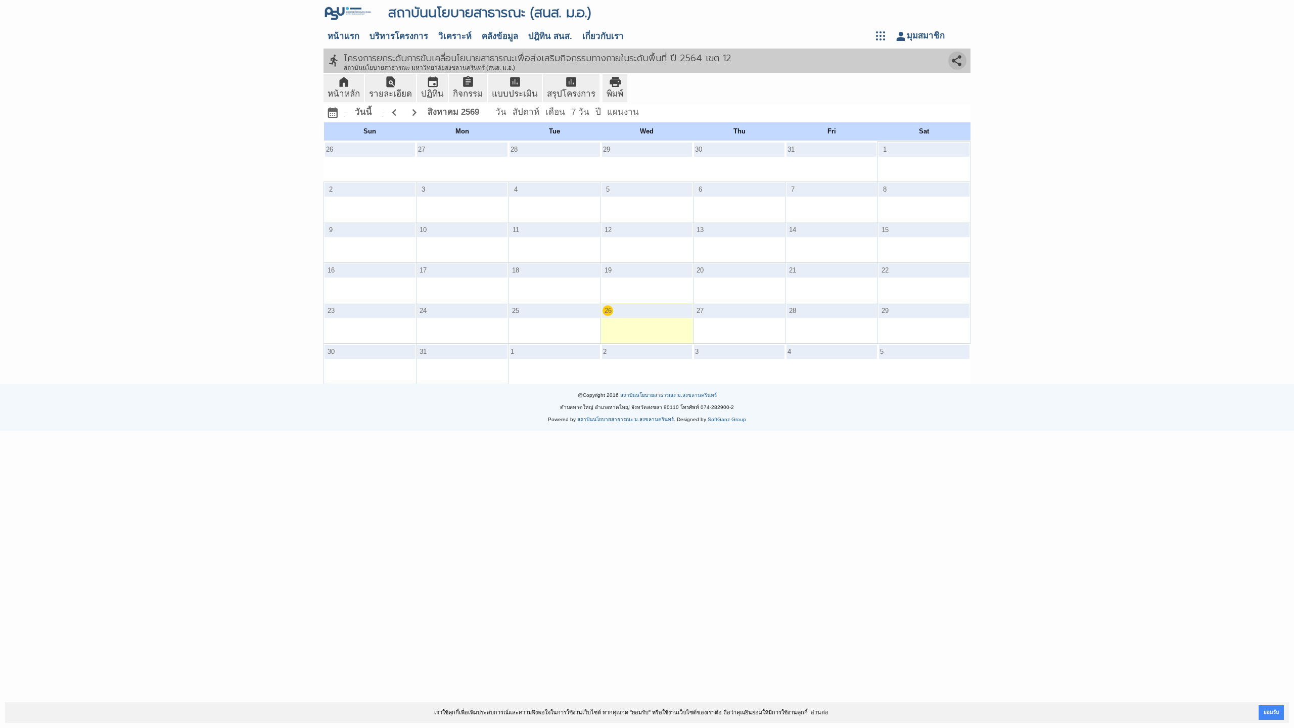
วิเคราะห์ (455, 36)
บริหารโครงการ (398, 36)
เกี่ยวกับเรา (603, 36)
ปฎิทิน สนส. (550, 36)
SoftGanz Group (727, 419)
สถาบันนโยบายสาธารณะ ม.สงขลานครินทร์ (668, 395)
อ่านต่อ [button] (819, 712)
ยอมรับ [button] (1271, 712)
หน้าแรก (343, 36)
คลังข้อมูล (500, 36)
